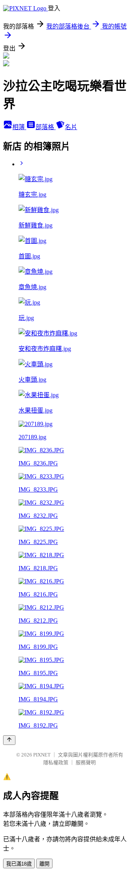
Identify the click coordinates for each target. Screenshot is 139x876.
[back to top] (9, 740)
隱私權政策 (55, 762)
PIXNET (42, 755)
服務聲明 (86, 762)
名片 (71, 127)
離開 (44, 864)
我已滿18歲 (19, 864)
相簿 (19, 127)
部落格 (46, 127)
